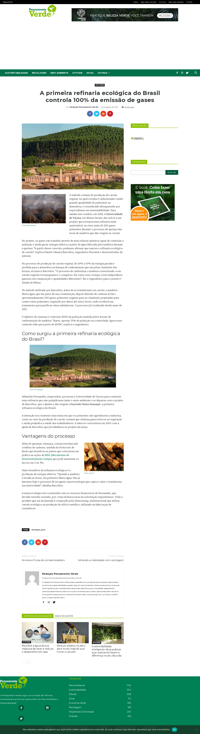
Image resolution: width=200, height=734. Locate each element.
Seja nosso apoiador (176, 2)
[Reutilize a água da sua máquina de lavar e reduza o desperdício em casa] (38, 632)
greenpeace (31, 225)
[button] (195, 73)
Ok (174, 729)
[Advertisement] (100, 47)
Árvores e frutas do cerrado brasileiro (43, 560)
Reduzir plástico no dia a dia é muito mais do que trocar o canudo (71, 648)
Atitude (77, 73)
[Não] (196, 729)
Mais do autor (64, 616)
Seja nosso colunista (148, 2)
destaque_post (38, 530)
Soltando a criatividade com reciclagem (101, 560)
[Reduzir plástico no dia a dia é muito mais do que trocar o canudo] (73, 632)
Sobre (136, 2)
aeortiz (91, 473)
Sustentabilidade (16, 73)
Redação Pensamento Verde (84, 107)
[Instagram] (182, 72)
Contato (189, 2)
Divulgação (38, 390)
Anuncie (162, 2)
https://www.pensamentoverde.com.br (62, 578)
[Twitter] (187, 72)
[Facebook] (177, 72)
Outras (102, 73)
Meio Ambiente (59, 73)
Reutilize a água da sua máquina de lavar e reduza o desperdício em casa (37, 648)
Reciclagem (39, 73)
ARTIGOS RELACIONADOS (38, 616)
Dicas (90, 73)
